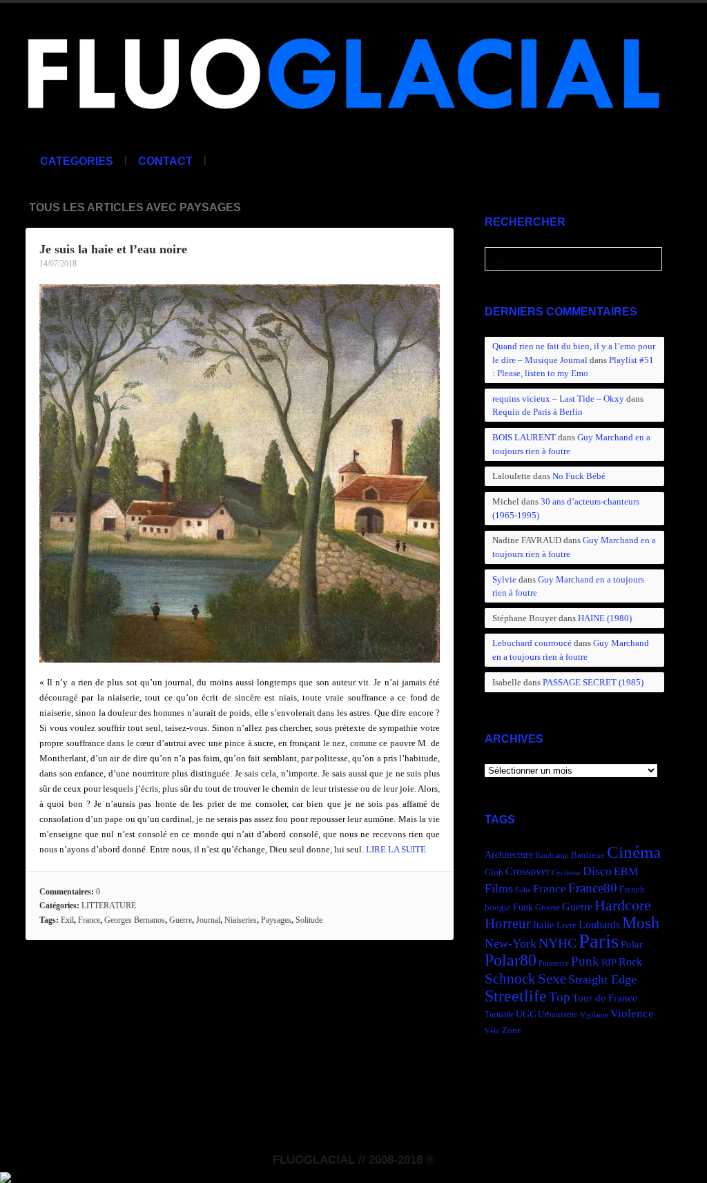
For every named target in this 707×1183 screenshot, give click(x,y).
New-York (510, 943)
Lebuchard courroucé (532, 643)
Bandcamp (552, 855)
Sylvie (504, 579)
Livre (566, 925)
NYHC (558, 942)
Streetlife (516, 996)
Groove (547, 907)
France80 (592, 888)
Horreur (508, 923)
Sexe (552, 978)
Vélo (492, 1031)
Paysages (276, 920)
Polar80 (510, 959)
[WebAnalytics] (5, 1175)
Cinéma (634, 852)
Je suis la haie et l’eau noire (113, 249)
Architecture (509, 855)
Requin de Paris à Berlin (537, 412)
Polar (632, 944)
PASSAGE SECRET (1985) (593, 682)
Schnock (510, 978)
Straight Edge (602, 979)
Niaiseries (240, 920)
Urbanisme (558, 1014)
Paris (599, 941)
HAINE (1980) (605, 618)
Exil (67, 920)
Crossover (527, 871)
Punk (585, 961)
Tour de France (604, 998)
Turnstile (499, 1014)
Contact (165, 161)
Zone (511, 1030)
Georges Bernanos (134, 920)
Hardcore (622, 905)
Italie (543, 924)
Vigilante (594, 1015)
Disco (597, 871)
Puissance (554, 963)
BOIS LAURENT (524, 437)
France (89, 920)
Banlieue (588, 855)
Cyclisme (566, 873)
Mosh (640, 922)
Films (499, 888)
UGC (526, 1013)
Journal (208, 920)
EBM (626, 871)
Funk (523, 906)
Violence (632, 1013)
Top (559, 997)
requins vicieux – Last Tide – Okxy (558, 398)
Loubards (599, 924)
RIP (609, 962)
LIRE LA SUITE (396, 849)
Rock (630, 961)
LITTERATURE (108, 905)
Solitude (309, 920)
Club (494, 872)
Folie (523, 890)
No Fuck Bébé (579, 476)
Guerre (180, 920)
